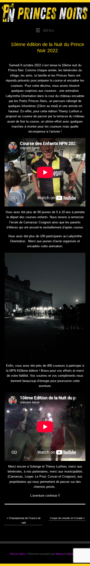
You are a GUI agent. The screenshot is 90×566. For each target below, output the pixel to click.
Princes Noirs (17, 553)
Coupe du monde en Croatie (67, 518)
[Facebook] (77, 9)
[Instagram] (84, 9)
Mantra (59, 553)
